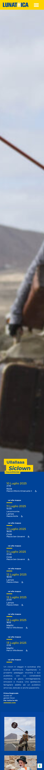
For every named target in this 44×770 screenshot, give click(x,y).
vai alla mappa (14, 500)
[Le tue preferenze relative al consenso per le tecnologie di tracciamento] (39, 765)
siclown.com (10, 703)
